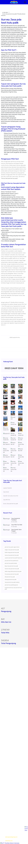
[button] (24, 2)
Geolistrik (3, 727)
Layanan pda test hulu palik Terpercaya (13, 557)
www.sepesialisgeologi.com (11, 837)
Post (2, 745)
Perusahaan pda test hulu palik (12, 574)
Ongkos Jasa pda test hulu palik (12, 549)
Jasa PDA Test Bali (16, 524)
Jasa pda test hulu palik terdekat (12, 582)
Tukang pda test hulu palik (10, 579)
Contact (3, 748)
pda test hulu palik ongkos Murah (12, 547)
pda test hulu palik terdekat (11, 563)
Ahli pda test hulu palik (10, 576)
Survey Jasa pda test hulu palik (12, 555)
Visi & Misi (3, 742)
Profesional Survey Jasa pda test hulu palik (13, 588)
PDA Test (3, 730)
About (2, 739)
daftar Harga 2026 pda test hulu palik (13, 571)
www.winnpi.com (8, 840)
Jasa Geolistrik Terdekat (15, 519)
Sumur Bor (4, 736)
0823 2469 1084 (14, 368)
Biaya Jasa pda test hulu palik (11, 566)
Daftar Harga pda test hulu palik (12, 552)
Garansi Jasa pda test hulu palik (12, 568)
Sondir (3, 733)
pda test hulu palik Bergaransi (11, 584)
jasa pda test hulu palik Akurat (11, 560)
